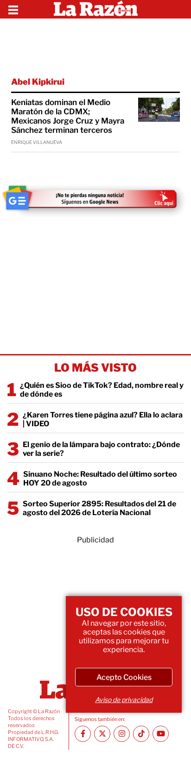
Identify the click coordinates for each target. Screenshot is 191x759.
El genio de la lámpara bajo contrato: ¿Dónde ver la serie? (101, 449)
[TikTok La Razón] (141, 734)
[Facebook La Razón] (83, 734)
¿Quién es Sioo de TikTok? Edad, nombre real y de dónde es (102, 389)
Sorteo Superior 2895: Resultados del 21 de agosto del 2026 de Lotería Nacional (99, 508)
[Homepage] (96, 9)
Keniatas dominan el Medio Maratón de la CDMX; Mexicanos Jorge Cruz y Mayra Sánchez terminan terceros (67, 116)
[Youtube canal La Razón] (161, 734)
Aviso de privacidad (124, 699)
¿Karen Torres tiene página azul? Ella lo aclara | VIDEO (103, 419)
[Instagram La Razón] (122, 734)
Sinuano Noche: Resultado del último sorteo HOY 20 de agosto (100, 478)
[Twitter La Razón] (102, 734)
